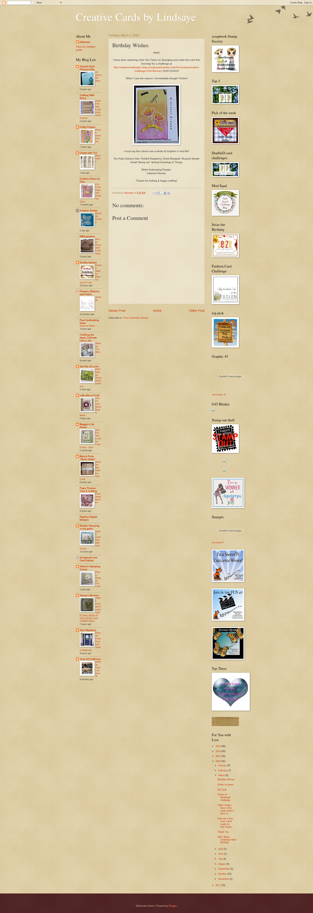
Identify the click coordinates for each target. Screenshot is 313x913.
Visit (219, 394)
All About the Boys (98, 76)
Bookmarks (98, 158)
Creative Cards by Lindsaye (136, 16)
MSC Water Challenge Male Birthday (227, 840)
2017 (218, 885)
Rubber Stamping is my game (89, 527)
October (222, 873)
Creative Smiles (88, 210)
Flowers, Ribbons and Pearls (89, 293)
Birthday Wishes (226, 779)
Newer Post (116, 310)
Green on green (226, 784)
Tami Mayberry (88, 630)
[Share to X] (162, 193)
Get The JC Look (89, 366)
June (221, 853)
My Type (222, 789)
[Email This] (155, 193)
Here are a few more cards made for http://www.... (226, 822)
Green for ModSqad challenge (224, 797)
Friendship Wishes (98, 498)
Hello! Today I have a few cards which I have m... (226, 809)
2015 (218, 756)
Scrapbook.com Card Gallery (88, 559)
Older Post (197, 310)
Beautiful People (98, 217)
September (224, 868)
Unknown (85, 42)
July (220, 858)
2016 (218, 761)
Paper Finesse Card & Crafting (88, 489)
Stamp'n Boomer (89, 595)
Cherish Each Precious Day (87, 68)
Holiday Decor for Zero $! (98, 669)
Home (157, 310)
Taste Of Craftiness (90, 659)
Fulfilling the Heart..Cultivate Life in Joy (88, 337)
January (222, 765)
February (223, 770)
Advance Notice (87, 326)
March (222, 775)
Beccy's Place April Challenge (98, 246)
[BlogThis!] (158, 193)
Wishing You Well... (98, 349)
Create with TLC (88, 153)
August (222, 864)
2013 (218, 746)
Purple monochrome (98, 136)
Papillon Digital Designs (88, 518)
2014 (218, 751)
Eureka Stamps (88, 262)
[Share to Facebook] (165, 193)
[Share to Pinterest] (168, 193)
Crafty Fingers (87, 127)
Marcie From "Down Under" (88, 458)
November (224, 879)
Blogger (173, 906)
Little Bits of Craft (89, 395)
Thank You (223, 832)
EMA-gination (87, 236)
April (221, 849)
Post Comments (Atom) (135, 317)
